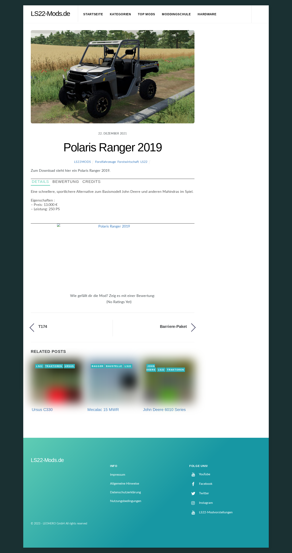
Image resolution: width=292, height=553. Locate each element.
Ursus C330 (42, 409)
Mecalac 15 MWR (103, 409)
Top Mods (146, 14)
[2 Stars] (97, 304)
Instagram (205, 502)
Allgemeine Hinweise (124, 483)
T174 (42, 326)
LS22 (143, 161)
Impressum (117, 474)
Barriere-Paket (173, 326)
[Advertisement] (233, 96)
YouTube (204, 474)
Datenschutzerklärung (125, 492)
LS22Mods (82, 161)
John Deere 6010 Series (164, 409)
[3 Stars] (99, 304)
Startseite (93, 14)
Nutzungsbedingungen (125, 501)
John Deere (150, 368)
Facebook (205, 483)
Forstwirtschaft (128, 161)
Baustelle (114, 366)
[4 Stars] (102, 304)
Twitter (203, 493)
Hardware (207, 14)
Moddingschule (176, 14)
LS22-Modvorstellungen (215, 512)
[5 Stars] (104, 304)
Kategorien (120, 14)
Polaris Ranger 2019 (112, 147)
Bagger (97, 366)
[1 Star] (95, 304)
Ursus (69, 366)
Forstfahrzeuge (105, 161)
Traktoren (53, 366)
